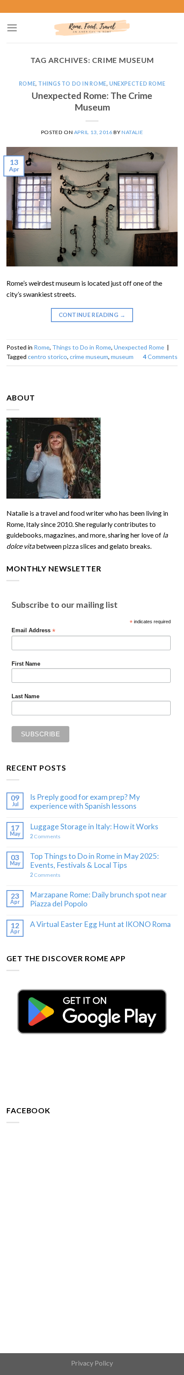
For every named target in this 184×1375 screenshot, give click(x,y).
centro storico (47, 356)
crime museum (89, 356)
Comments (160, 356)
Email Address (33, 630)
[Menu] (12, 28)
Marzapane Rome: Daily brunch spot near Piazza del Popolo (98, 899)
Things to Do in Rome (72, 84)
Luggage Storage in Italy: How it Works (94, 826)
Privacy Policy (92, 1363)
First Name (26, 664)
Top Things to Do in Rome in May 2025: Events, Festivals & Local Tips (94, 861)
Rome (27, 84)
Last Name (25, 696)
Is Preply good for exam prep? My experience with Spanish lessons (85, 801)
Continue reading (92, 314)
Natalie (132, 132)
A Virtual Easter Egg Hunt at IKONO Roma (100, 924)
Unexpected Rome (137, 84)
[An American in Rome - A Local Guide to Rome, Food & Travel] (92, 28)
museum (122, 356)
